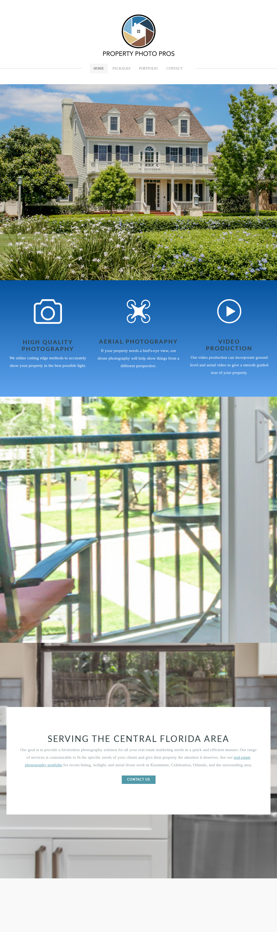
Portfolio (148, 68)
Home (99, 68)
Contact (174, 68)
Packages (121, 68)
